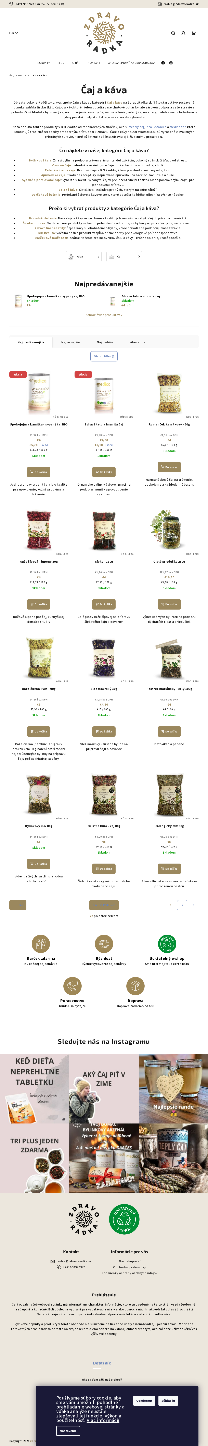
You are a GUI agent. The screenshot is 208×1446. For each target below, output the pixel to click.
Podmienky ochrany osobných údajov (129, 1273)
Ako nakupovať (129, 1261)
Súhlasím (168, 1400)
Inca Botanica (156, 127)
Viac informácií (103, 1420)
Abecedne (137, 342)
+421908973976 (74, 1267)
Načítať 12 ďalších (104, 905)
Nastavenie (68, 1431)
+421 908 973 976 (39, 4)
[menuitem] (42, 63)
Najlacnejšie (70, 342)
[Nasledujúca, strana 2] (182, 905)
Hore (19, 905)
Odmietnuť (144, 1400)
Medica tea (178, 127)
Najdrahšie (105, 342)
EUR (11, 33)
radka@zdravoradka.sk (181, 4)
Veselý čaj (136, 127)
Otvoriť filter (102, 356)
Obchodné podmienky (129, 1267)
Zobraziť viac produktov (103, 315)
